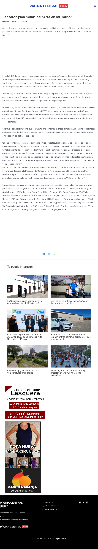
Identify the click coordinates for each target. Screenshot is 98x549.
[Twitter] (49, 254)
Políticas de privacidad (49, 509)
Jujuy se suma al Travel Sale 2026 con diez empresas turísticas (69, 302)
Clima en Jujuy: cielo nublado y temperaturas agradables (22, 371)
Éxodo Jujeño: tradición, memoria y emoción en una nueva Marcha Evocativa (68, 372)
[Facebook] (44, 254)
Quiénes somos (49, 506)
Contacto (49, 502)
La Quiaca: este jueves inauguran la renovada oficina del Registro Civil (24, 302)
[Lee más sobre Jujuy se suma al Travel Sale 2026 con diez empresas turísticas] (71, 286)
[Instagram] (87, 502)
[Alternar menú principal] (95, 6)
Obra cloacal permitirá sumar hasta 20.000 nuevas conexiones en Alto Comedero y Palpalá (24, 336)
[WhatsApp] (54, 254)
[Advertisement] (49, 56)
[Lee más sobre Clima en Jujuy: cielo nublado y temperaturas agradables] (27, 356)
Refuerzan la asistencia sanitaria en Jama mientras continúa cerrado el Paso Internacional (71, 336)
